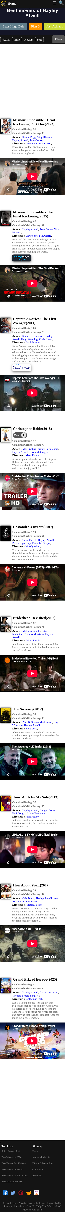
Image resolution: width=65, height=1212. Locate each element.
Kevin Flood (30, 901)
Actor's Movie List (41, 1157)
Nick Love (31, 728)
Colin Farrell (29, 539)
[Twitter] (13, 1193)
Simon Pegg (29, 137)
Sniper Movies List (11, 1151)
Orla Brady (28, 898)
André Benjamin (36, 813)
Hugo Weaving (29, 339)
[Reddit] (28, 1193)
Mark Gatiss (29, 448)
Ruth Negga (18, 813)
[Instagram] (36, 1193)
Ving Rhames (44, 137)
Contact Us (37, 1169)
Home (12, 3)
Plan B (26, 722)
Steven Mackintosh (41, 722)
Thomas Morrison (34, 634)
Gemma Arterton (49, 992)
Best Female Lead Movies (14, 1163)
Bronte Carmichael (47, 448)
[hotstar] (24, 371)
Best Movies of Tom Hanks (15, 1175)
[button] (24, 129)
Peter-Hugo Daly (21, 543)
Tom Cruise (36, 140)
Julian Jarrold (33, 640)
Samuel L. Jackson (32, 336)
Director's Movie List (42, 1163)
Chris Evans (45, 339)
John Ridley (32, 816)
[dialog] (20, 435)
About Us (37, 1175)
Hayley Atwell (20, 140)
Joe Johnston (33, 342)
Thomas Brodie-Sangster (25, 995)
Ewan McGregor (39, 452)
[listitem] (13, 27)
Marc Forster (33, 455)
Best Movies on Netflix (13, 1169)
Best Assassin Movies (12, 1181)
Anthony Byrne (34, 904)
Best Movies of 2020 (11, 1157)
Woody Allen (33, 546)
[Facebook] (5, 1193)
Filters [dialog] (58, 39)
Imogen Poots (47, 810)
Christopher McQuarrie (38, 143)
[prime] (24, 261)
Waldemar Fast (34, 998)
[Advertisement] (32, 78)
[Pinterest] (20, 1193)
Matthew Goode (31, 630)
